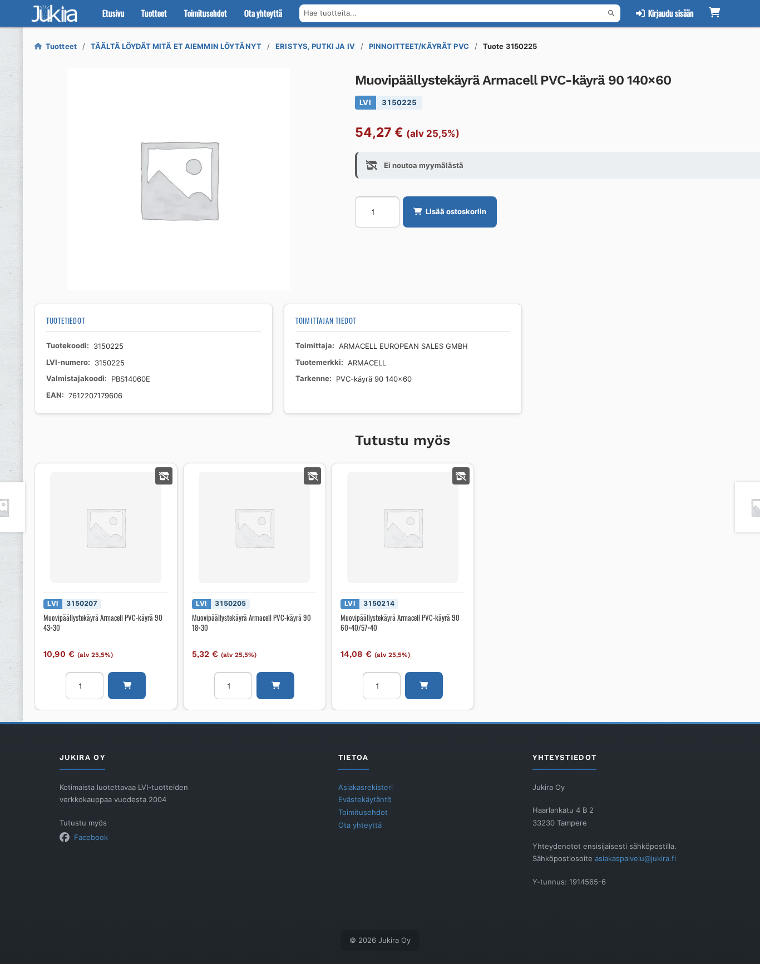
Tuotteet (154, 13)
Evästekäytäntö (365, 799)
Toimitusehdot (205, 13)
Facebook (91, 837)
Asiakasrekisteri (365, 787)
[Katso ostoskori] (714, 13)
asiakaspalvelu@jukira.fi (635, 858)
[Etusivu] (56, 13)
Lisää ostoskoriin (456, 211)
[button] (127, 685)
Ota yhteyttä (263, 13)
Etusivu (113, 13)
